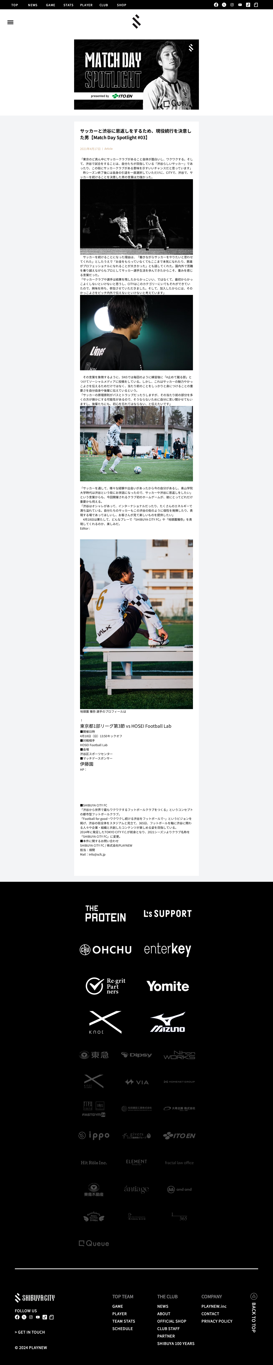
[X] (224, 5)
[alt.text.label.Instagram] (232, 5)
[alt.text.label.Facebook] (216, 5)
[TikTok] (248, 5)
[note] (256, 5)
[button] (10, 22)
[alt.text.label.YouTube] (240, 5)
